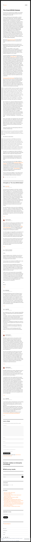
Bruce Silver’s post (14, 56)
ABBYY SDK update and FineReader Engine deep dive (12, 499)
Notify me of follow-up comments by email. (9, 449)
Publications (5, 530)
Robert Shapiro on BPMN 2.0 (8, 505)
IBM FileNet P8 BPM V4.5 (8, 493)
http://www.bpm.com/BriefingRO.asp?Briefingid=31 (11, 413)
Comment (5, 425)
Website (4, 445)
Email (4, 441)
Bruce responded (16, 168)
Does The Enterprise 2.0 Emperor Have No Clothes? (12, 506)
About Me (4, 528)
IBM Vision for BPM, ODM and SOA (9, 492)
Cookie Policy (17, 540)
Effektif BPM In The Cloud (8, 498)
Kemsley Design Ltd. (7, 523)
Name (4, 437)
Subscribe (5, 517)
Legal (4, 534)
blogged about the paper (11, 39)
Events (4, 532)
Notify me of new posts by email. (8, 451)
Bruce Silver (7, 186)
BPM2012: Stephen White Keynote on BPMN (11, 497)
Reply (4, 216)
